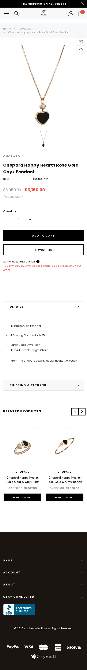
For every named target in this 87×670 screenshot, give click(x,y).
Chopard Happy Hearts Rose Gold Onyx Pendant (39, 32)
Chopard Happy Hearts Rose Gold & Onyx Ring (23, 480)
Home (7, 28)
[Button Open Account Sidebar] (70, 13)
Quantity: (10, 211)
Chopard (11, 156)
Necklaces (24, 28)
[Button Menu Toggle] (6, 13)
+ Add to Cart (22, 497)
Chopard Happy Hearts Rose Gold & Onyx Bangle (64, 480)
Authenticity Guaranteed (19, 261)
